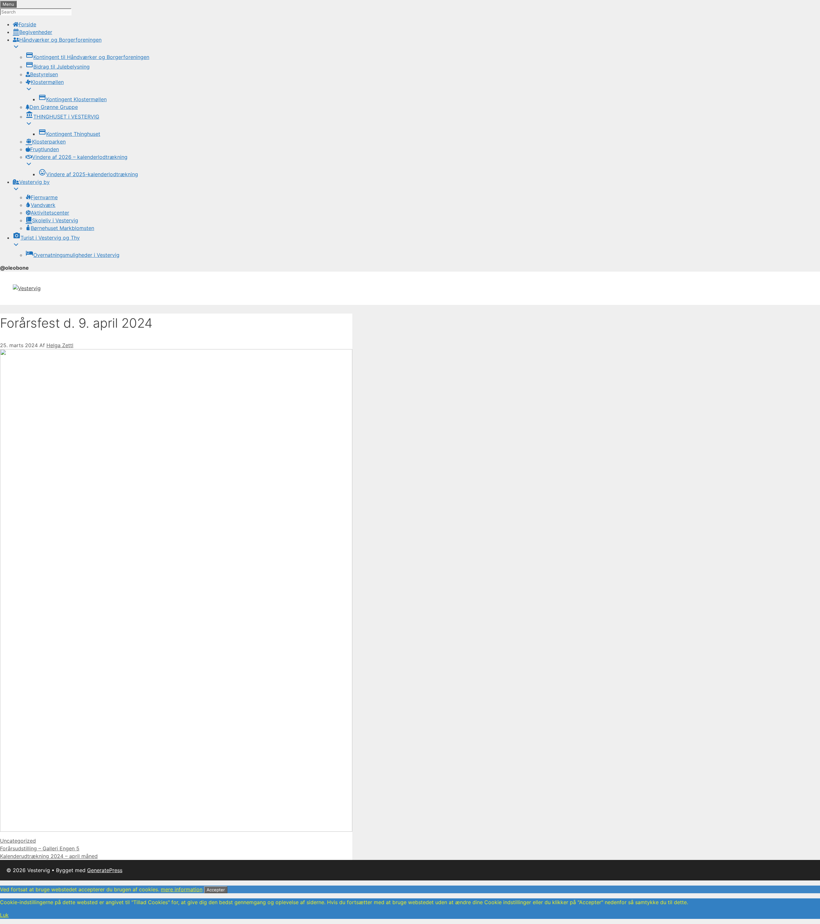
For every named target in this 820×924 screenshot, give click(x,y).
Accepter (216, 889)
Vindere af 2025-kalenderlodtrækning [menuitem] (88, 174)
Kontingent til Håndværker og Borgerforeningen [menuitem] (87, 57)
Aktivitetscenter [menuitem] (50, 212)
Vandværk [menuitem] (43, 205)
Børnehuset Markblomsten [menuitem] (62, 228)
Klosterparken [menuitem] (49, 141)
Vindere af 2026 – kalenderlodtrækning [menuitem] (79, 157)
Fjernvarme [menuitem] (44, 197)
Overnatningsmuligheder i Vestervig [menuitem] (72, 255)
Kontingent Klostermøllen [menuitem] (72, 99)
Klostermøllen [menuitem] (47, 82)
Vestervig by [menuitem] (34, 182)
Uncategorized (18, 841)
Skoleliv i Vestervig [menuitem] (55, 220)
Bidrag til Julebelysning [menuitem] (58, 66)
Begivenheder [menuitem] (35, 32)
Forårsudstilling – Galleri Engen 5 (39, 848)
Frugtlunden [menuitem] (44, 149)
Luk (4, 915)
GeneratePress (104, 870)
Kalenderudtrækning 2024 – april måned (49, 856)
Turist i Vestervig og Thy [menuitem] (46, 237)
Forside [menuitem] (27, 24)
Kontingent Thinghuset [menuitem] (69, 134)
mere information (181, 889)
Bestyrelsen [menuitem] (44, 74)
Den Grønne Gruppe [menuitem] (53, 107)
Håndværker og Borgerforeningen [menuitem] (60, 40)
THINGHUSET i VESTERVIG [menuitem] (62, 116)
